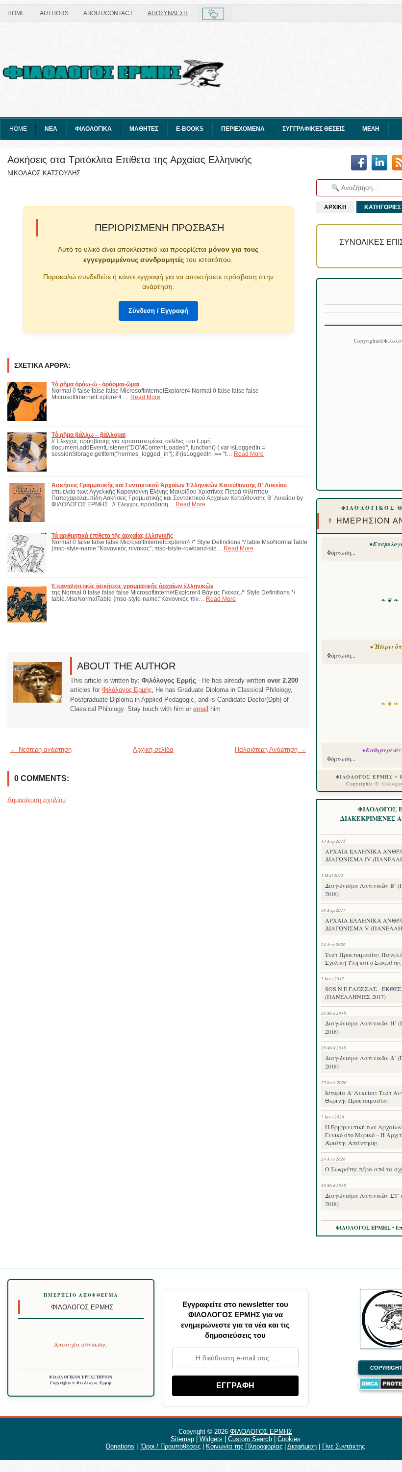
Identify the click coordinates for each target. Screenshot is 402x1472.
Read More (145, 397)
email (200, 708)
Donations (120, 1446)
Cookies (289, 1439)
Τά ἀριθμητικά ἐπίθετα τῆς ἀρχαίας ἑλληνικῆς (112, 535)
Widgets (211, 1439)
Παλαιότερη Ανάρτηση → (270, 749)
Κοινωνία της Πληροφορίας (244, 1446)
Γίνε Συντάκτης (343, 1446)
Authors (54, 13)
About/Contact (108, 13)
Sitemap (182, 1439)
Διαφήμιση (302, 1446)
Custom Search (250, 1439)
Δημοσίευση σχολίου (36, 800)
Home (16, 13)
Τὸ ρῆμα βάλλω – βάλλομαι (88, 434)
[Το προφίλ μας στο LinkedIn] (379, 163)
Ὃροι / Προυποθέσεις (170, 1446)
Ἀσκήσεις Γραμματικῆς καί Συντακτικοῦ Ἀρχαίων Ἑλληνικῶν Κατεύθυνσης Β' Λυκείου (169, 485)
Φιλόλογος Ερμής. (127, 689)
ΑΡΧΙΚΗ (335, 207)
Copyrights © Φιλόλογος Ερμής (81, 1383)
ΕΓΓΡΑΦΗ (235, 1385)
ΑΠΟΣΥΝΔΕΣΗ (168, 13)
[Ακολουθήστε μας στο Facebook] (359, 163)
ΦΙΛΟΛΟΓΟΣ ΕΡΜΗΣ (261, 1431)
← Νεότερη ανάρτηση (41, 749)
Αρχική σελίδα (153, 749)
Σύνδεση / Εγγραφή (158, 310)
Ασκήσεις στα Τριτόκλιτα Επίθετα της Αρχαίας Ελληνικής (129, 160)
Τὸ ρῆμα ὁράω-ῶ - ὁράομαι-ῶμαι (95, 384)
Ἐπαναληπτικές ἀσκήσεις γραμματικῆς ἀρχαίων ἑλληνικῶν (132, 586)
